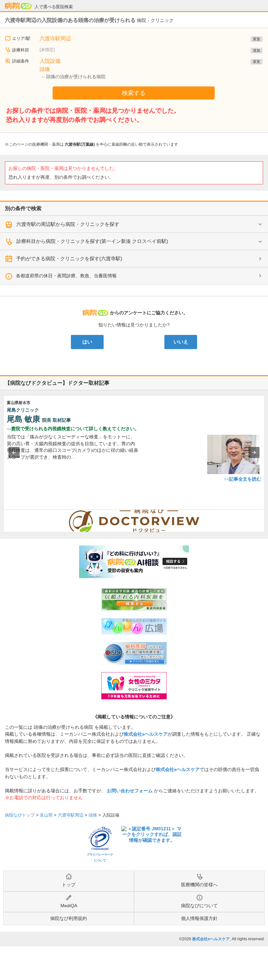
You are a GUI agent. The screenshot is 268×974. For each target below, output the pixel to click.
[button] (14, 452)
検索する (133, 93)
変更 (256, 39)
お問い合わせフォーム (130, 790)
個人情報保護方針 (199, 918)
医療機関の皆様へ (199, 884)
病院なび (18, 5)
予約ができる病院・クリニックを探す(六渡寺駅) (69, 258)
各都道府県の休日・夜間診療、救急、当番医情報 (66, 275)
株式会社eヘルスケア (146, 734)
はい (87, 341)
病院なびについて (199, 905)
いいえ (181, 341)
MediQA (68, 905)
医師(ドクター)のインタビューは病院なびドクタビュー (264, 513)
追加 (256, 50)
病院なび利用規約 (68, 918)
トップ (68, 884)
